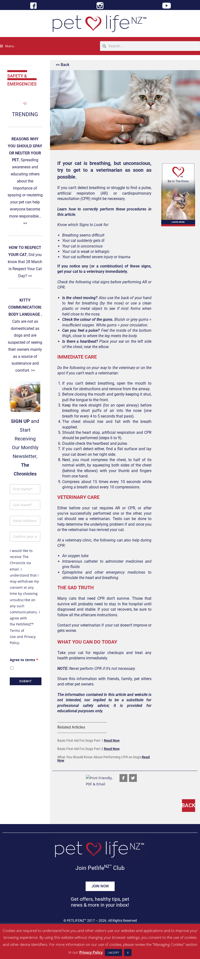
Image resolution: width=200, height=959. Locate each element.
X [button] (128, 952)
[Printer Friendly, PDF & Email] (100, 780)
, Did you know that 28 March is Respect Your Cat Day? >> (25, 261)
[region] (178, 194)
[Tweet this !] (133, 778)
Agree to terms (24, 659)
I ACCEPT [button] (113, 952)
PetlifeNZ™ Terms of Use (22, 630)
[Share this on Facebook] (123, 778)
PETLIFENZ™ (76, 920)
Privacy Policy (91, 952)
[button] (178, 194)
